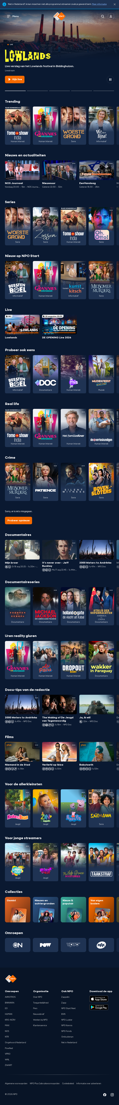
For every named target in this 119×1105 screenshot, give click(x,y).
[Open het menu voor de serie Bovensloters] (111, 466)
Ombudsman (67, 1037)
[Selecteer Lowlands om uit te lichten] (15, 89)
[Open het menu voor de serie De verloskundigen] (111, 412)
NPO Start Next (68, 1008)
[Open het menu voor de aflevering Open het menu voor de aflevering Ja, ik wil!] (111, 698)
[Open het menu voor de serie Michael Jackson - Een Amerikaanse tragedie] (55, 590)
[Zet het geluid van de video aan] (99, 79)
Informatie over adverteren (88, 1083)
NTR (7, 1037)
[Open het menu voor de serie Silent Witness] (83, 466)
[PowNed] (45, 945)
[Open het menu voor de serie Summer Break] (27, 846)
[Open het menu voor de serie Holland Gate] (83, 590)
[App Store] (99, 999)
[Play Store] (99, 1007)
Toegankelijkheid (40, 1003)
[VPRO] (73, 945)
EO (6, 1008)
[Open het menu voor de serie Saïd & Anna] (111, 792)
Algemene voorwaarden (16, 1083)
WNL (7, 1060)
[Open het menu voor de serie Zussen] (55, 210)
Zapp (63, 1003)
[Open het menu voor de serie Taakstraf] (111, 846)
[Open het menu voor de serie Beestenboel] (27, 264)
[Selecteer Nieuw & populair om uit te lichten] (103, 89)
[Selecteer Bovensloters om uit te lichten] (59, 89)
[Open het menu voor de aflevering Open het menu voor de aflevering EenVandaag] (111, 163)
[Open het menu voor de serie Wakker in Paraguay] (111, 644)
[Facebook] (105, 1095)
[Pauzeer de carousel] (110, 79)
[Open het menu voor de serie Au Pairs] (55, 644)
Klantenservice (40, 1025)
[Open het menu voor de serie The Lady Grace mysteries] (83, 846)
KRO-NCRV (10, 1020)
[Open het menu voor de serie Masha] (27, 792)
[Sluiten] (115, 4)
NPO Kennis (66, 1025)
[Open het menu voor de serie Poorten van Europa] (27, 590)
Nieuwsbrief (38, 1014)
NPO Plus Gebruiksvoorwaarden (45, 1083)
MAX (7, 1025)
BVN (63, 1014)
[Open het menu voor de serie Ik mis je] (83, 358)
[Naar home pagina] (59, 16)
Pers (35, 1008)
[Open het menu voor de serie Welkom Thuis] (55, 846)
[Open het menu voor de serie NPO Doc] (55, 358)
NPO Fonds (66, 1031)
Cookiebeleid (68, 1083)
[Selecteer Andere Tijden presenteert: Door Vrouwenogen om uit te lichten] (81, 89)
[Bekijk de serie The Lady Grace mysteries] (73, 862)
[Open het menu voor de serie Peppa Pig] (83, 792)
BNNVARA (9, 1003)
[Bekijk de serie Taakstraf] (101, 862)
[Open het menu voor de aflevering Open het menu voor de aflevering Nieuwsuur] (74, 163)
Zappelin (65, 997)
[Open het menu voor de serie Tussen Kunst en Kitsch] (83, 264)
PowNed (9, 1048)
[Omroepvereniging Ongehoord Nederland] (17, 945)
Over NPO (37, 997)
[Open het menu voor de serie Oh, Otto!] (111, 210)
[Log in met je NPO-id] (111, 16)
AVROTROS (10, 997)
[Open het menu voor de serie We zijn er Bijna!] (111, 109)
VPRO (7, 1054)
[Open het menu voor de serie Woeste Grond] (83, 109)
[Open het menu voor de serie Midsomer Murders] (111, 264)
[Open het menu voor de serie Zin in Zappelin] (55, 792)
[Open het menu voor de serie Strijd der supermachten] (111, 590)
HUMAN (8, 1014)
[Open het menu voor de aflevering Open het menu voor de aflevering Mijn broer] (36, 543)
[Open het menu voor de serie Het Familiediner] (83, 412)
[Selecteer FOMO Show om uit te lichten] (37, 89)
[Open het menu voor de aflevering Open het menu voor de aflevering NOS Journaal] (36, 163)
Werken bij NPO (40, 1020)
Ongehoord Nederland (15, 1042)
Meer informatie (99, 4)
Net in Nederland (69, 1042)
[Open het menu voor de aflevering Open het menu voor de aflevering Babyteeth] (111, 745)
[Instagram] (112, 1095)
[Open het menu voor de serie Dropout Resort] (83, 644)
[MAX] (101, 945)
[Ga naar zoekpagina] (102, 16)
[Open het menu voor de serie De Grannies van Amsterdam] (55, 109)
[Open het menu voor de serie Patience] (55, 466)
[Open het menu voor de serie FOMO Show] (27, 109)
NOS (7, 1031)
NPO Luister (66, 1020)
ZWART (8, 1065)
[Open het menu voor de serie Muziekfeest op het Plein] (111, 358)
